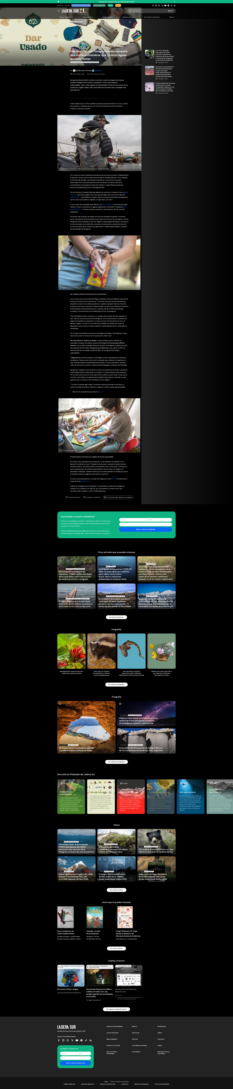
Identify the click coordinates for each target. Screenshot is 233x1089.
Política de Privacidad (162, 1084)
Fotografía (136, 1052)
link (112, 479)
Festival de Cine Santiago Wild (81, 5)
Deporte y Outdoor (128, 17)
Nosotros (60, 5)
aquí (100, 392)
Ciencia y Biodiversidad (66, 17)
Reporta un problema (141, 1084)
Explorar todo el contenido (163, 1052)
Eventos (135, 1039)
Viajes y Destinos (88, 17)
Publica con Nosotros (107, 1084)
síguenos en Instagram (119, 497)
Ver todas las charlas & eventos (116, 1009)
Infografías (161, 1026)
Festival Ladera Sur (99, 5)
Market (110, 5)
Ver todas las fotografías (116, 762)
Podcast (67, 5)
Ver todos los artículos (116, 617)
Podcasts (160, 1039)
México (118, 5)
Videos (159, 1045)
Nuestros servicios (87, 1084)
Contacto (124, 1084)
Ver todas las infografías (116, 684)
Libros (159, 1033)
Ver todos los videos (116, 890)
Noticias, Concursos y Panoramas (89, 62)
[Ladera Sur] (74, 10)
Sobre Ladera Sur (69, 1084)
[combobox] (151, 11)
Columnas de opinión (139, 1045)
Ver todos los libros (116, 948)
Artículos (135, 1033)
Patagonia (84, 481)
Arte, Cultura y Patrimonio (152, 17)
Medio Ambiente (108, 17)
